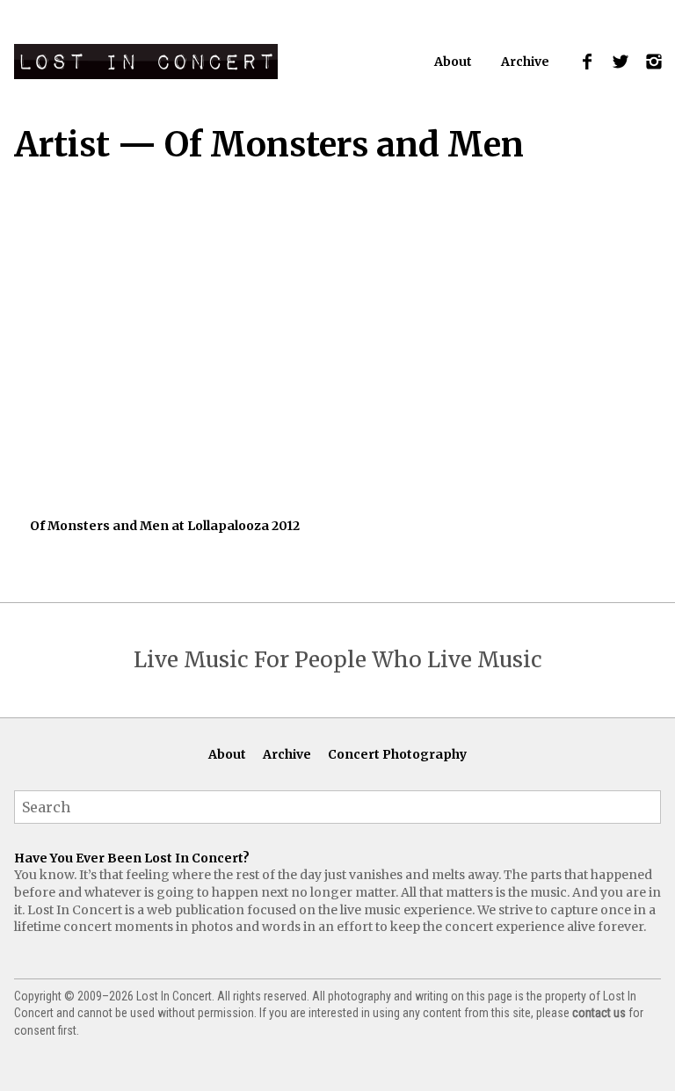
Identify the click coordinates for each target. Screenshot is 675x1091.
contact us (599, 1013)
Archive (525, 61)
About (453, 61)
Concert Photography (397, 754)
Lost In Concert (146, 61)
